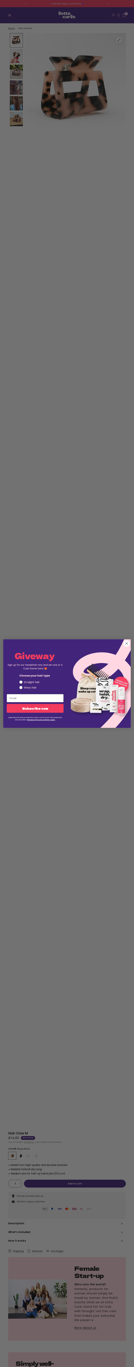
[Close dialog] (126, 643)
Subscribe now (35, 708)
